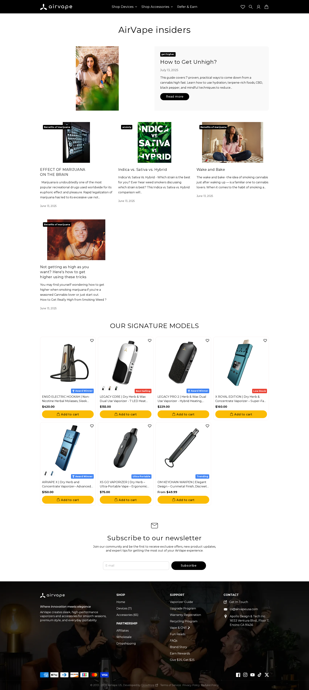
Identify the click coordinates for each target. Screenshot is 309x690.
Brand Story (178, 647)
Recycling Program (183, 621)
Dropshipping (126, 643)
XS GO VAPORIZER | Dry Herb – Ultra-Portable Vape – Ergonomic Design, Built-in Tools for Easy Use (124, 486)
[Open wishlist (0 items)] (242, 6)
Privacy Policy (191, 685)
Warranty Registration (185, 615)
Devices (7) (124, 608)
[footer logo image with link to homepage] (52, 598)
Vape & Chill (178, 627)
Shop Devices (123, 7)
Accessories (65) (127, 615)
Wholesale (124, 637)
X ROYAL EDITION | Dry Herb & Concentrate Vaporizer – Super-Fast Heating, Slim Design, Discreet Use (240, 401)
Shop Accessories (155, 7)
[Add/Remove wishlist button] (92, 340)
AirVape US (115, 685)
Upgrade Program (183, 608)
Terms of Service (170, 685)
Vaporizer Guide (181, 602)
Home (120, 602)
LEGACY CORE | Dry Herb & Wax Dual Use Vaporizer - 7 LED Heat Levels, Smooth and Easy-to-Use (123, 401)
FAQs (173, 640)
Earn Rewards (180, 653)
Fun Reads (177, 634)
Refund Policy (210, 685)
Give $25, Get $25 (182, 660)
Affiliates (122, 630)
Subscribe (188, 565)
